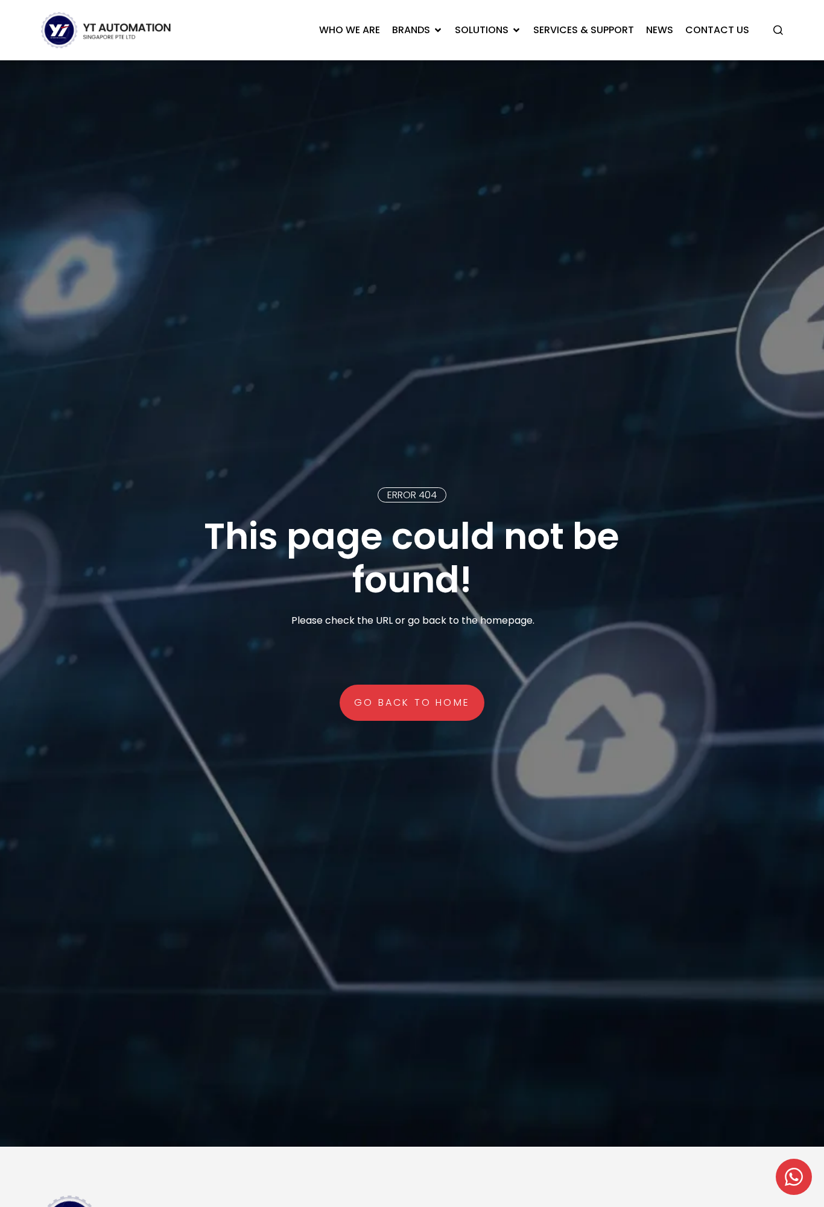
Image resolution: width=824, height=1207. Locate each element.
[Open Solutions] (516, 30)
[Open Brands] (438, 30)
